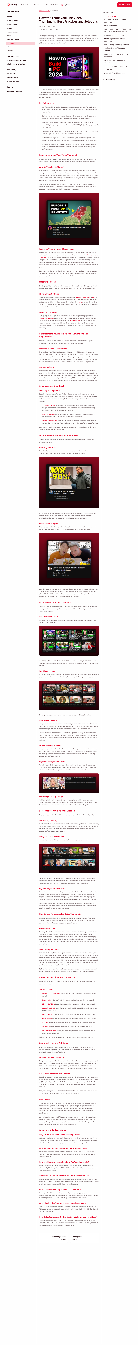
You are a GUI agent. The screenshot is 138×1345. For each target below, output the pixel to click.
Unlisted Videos (12, 77)
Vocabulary (11, 70)
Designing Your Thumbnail (113, 35)
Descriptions (11, 47)
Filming (9, 36)
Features (37, 5)
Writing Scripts (12, 24)
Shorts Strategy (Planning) (16, 60)
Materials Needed (110, 26)
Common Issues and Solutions (115, 66)
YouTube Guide (26, 5)
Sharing (10, 87)
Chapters (11, 50)
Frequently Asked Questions (114, 73)
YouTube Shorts (13, 56)
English (66, 5)
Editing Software (13, 32)
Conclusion (107, 70)
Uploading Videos (13, 40)
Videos (9, 17)
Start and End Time (14, 91)
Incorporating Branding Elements (116, 45)
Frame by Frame (13, 81)
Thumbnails (11, 43)
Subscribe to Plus (52, 5)
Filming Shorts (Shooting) (16, 64)
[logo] (12, 4)
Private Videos (12, 74)
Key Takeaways (109, 16)
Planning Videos (12, 21)
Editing (9, 28)
